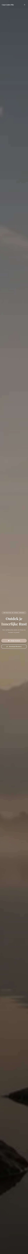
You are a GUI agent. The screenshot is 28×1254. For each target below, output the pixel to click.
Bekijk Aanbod (15, 641)
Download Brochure (15, 646)
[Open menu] (24, 4)
